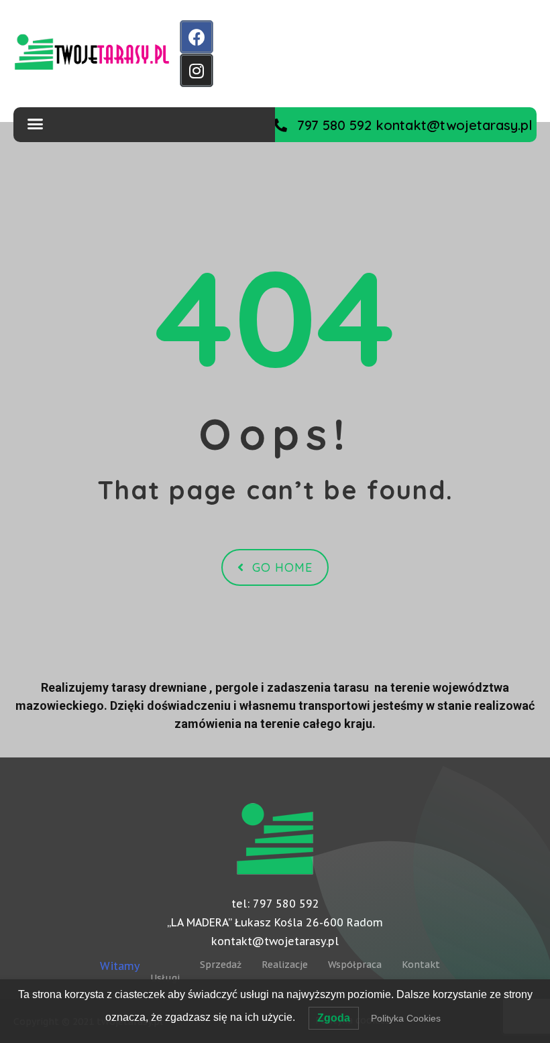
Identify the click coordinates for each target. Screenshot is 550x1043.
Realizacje (285, 965)
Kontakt (421, 965)
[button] (403, 125)
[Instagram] (196, 70)
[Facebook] (196, 37)
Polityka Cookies (406, 1018)
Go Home (282, 567)
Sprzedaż (220, 965)
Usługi (165, 978)
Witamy (120, 966)
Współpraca (355, 965)
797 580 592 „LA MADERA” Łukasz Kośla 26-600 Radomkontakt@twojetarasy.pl (275, 922)
